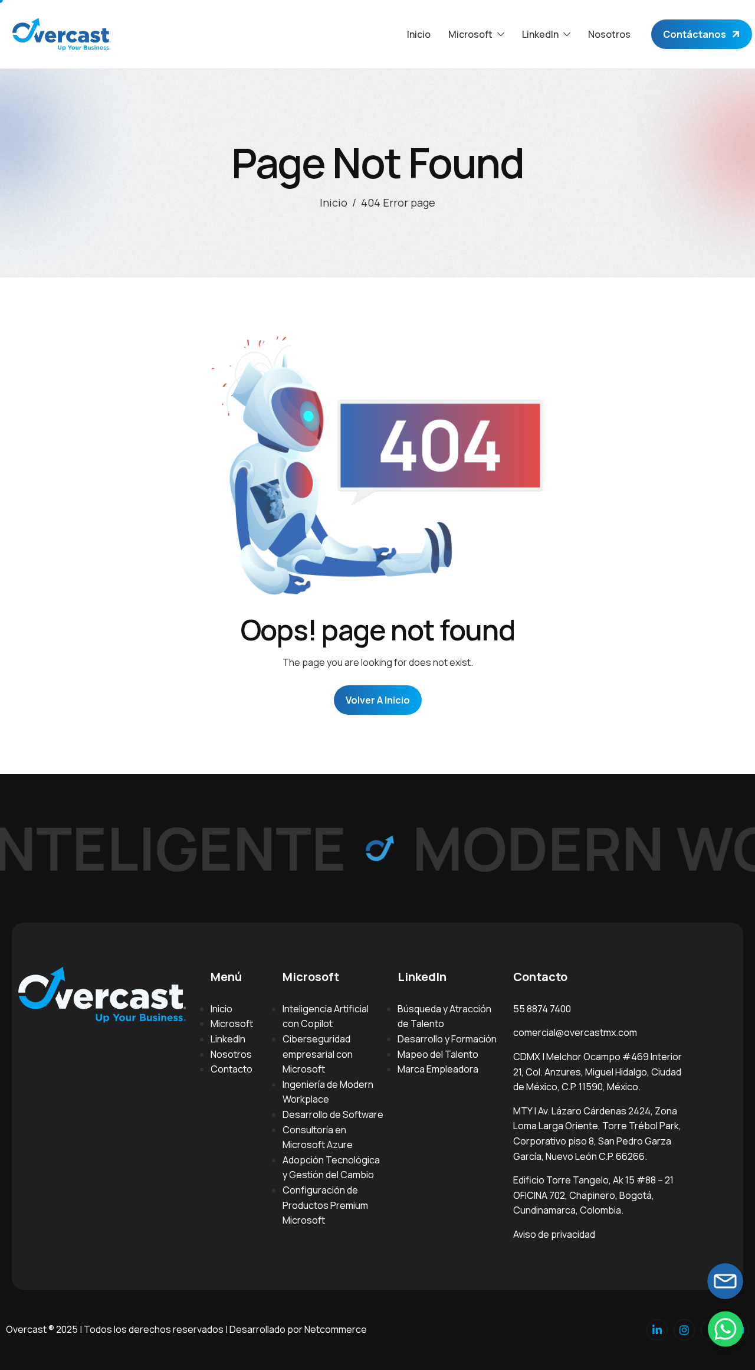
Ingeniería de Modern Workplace (328, 1092)
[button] (725, 1328)
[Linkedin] (657, 1329)
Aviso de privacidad (554, 1234)
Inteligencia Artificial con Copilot (326, 1016)
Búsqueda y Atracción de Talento (444, 1016)
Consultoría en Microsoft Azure (318, 1137)
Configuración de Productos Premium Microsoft (325, 1205)
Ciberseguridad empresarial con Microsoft (318, 1053)
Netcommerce (335, 1329)
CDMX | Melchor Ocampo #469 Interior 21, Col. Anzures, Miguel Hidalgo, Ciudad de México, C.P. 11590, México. (597, 1071)
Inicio (419, 34)
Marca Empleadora (438, 1068)
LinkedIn (228, 1038)
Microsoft (232, 1023)
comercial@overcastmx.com (575, 1032)
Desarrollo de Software (333, 1114)
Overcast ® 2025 (42, 1329)
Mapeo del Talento (438, 1054)
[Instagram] (684, 1329)
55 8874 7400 (542, 1008)
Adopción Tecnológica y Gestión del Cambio (331, 1167)
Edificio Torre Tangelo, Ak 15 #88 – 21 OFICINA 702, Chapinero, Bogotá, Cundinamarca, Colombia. (593, 1195)
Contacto (231, 1068)
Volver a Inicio (378, 700)
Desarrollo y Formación (447, 1038)
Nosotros (609, 34)
